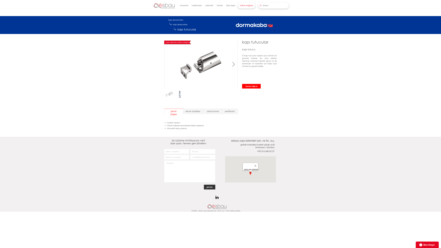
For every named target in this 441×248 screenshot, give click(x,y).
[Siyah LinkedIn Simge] (217, 197)
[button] (197, 5)
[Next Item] (233, 64)
